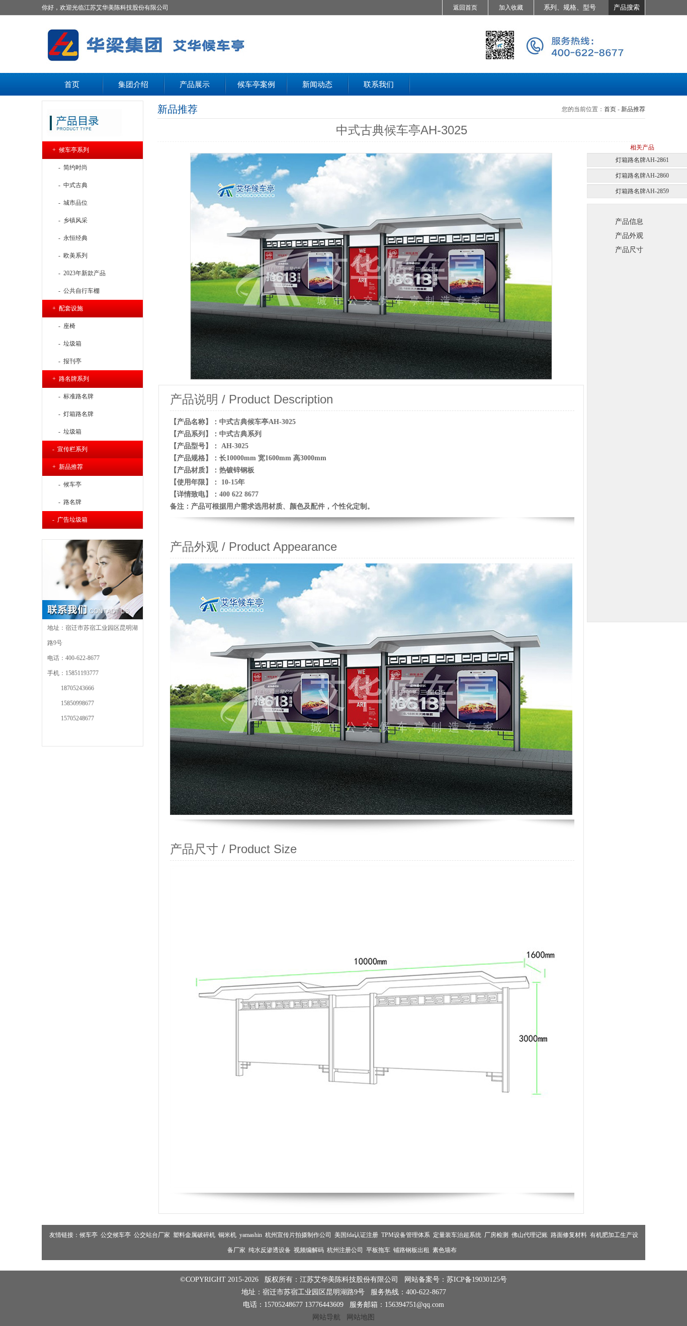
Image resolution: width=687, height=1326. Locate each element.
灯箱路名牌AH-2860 (642, 175)
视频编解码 (309, 1250)
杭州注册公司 (345, 1250)
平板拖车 (378, 1250)
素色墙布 (445, 1250)
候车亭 (88, 1234)
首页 (610, 109)
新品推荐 (633, 109)
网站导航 (326, 1317)
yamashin (250, 1234)
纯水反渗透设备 (269, 1250)
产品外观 (629, 235)
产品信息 (629, 221)
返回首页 (465, 7)
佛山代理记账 (529, 1234)
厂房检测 (496, 1234)
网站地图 (361, 1317)
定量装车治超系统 (457, 1234)
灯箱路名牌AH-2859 (642, 191)
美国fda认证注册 (356, 1234)
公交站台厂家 (152, 1234)
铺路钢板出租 (411, 1250)
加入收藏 (511, 7)
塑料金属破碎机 (194, 1234)
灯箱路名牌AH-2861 (642, 159)
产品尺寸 (629, 249)
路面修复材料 (569, 1234)
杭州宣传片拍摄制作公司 (298, 1234)
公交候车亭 (116, 1234)
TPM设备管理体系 (405, 1234)
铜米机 (227, 1234)
